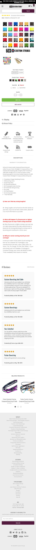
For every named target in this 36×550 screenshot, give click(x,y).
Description (18, 158)
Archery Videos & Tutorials (18, 434)
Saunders (18, 492)
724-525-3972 (20, 507)
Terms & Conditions (18, 441)
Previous (3, 37)
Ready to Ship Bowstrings (18, 429)
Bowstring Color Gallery (18, 437)
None (14, 87)
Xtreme (18, 495)
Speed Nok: (18, 85)
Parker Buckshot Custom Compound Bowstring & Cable (9, 400)
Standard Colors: (18, 77)
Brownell (18, 494)
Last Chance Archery (18, 475)
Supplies (18, 471)
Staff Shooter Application (18, 446)
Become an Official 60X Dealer (18, 439)
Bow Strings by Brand (18, 461)
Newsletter (18, 432)
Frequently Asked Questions (18, 442)
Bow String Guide (18, 422)
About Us (18, 436)
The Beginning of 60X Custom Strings (18, 430)
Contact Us (18, 451)
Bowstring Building (18, 473)
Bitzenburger (18, 488)
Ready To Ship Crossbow (18, 468)
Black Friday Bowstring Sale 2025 (18, 419)
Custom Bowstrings (18, 425)
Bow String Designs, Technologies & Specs (18, 420)
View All (18, 497)
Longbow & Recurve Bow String (18, 470)
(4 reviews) (14, 15)
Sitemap (18, 454)
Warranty (18, 447)
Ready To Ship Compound (18, 466)
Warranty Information (18, 162)
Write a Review (21, 15)
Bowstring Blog (18, 453)
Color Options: (18, 70)
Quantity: (18, 92)
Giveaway (18, 444)
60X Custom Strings (18, 483)
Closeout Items (18, 476)
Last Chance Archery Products (18, 487)
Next (32, 37)
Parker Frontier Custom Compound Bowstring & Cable (26, 400)
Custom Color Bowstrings (18, 424)
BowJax (18, 490)
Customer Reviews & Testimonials (18, 427)
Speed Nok (22, 87)
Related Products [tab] (18, 376)
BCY (18, 485)
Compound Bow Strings (18, 463)
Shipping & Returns (18, 449)
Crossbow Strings (18, 465)
